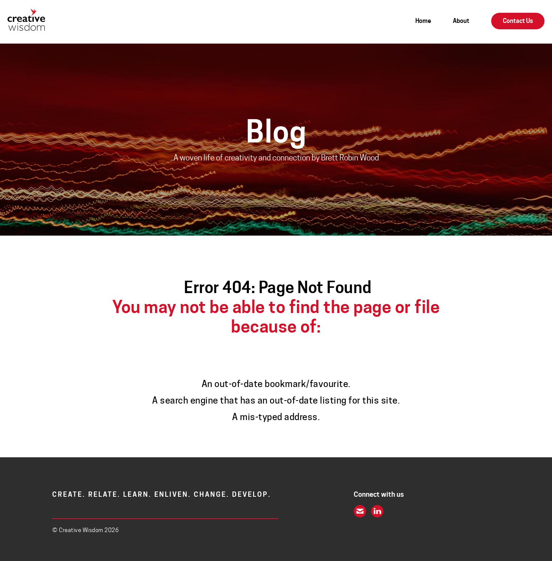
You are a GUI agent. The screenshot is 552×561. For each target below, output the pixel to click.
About (461, 20)
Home (423, 20)
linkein (377, 511)
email (360, 511)
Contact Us (518, 20)
